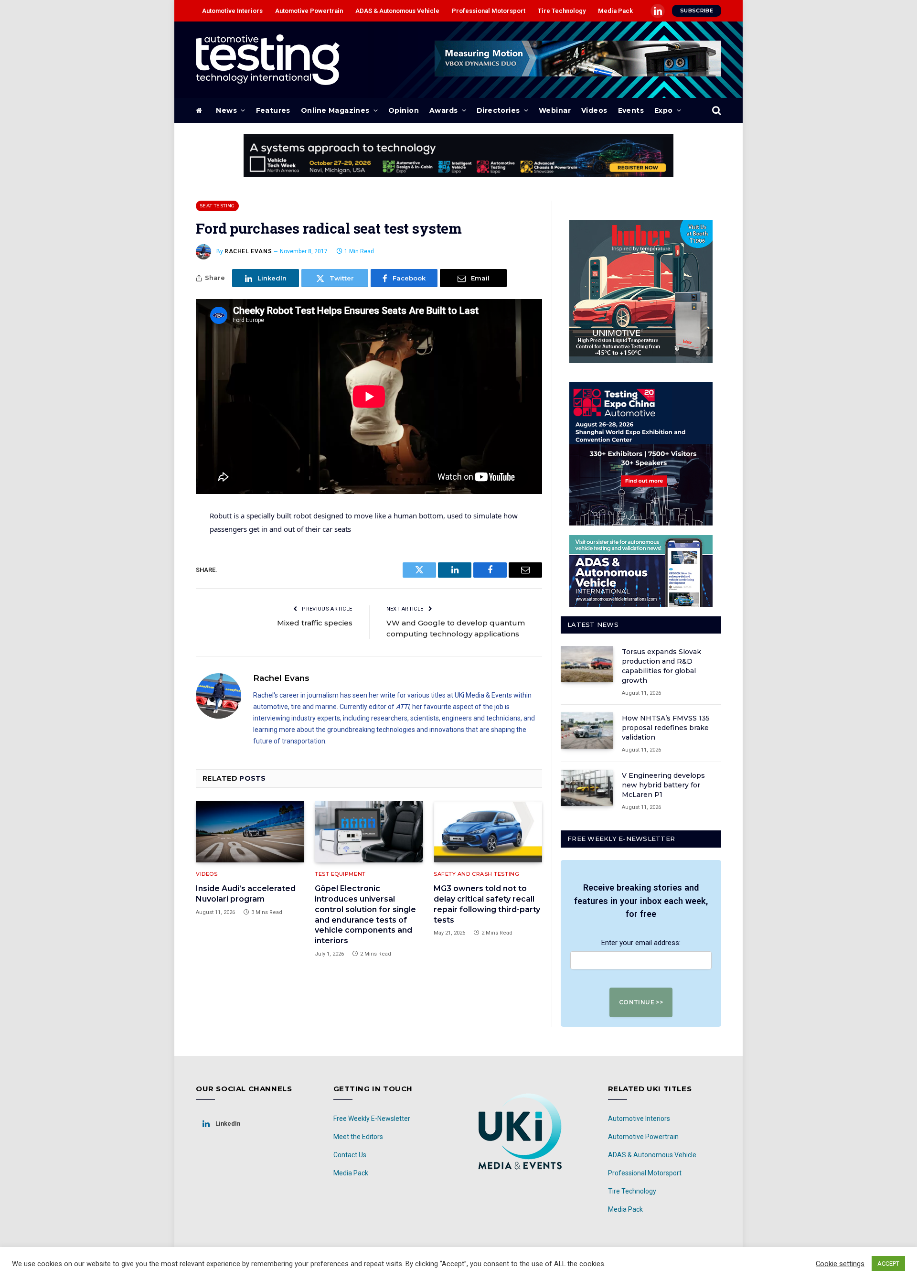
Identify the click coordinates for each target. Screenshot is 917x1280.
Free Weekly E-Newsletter (371, 1118)
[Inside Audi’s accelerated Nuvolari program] (250, 831)
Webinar (555, 110)
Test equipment (340, 874)
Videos (594, 110)
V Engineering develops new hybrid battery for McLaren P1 (663, 785)
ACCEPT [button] (888, 1263)
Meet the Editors (358, 1136)
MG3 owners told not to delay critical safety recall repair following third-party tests (487, 904)
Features (273, 110)
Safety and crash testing (476, 874)
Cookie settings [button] (840, 1263)
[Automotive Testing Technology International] (268, 60)
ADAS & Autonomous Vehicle (397, 10)
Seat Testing (217, 206)
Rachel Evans (248, 251)
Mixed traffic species (314, 622)
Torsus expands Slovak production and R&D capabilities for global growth (661, 666)
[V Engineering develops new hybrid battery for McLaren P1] (587, 788)
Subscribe (696, 10)
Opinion (403, 110)
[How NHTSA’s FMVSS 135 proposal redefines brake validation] (587, 730)
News (226, 110)
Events (631, 110)
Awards (443, 110)
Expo (663, 110)
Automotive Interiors (232, 10)
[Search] (715, 110)
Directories (498, 110)
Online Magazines (335, 110)
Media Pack (615, 10)
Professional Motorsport (488, 10)
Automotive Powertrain (309, 10)
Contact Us (349, 1155)
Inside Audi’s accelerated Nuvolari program (246, 894)
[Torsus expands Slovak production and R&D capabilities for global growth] (587, 664)
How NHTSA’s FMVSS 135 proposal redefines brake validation (666, 728)
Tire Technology (562, 10)
